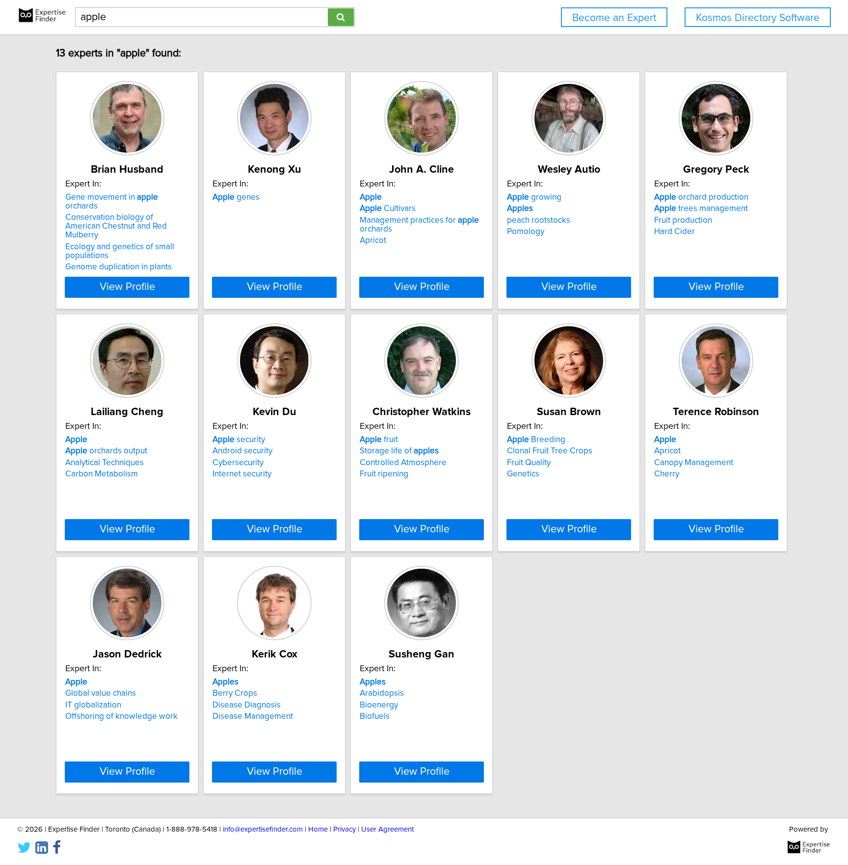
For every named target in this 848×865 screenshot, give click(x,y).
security (238, 439)
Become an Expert (614, 18)
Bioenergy (379, 705)
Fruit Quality (529, 462)
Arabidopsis (382, 693)
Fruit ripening (384, 474)
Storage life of (399, 450)
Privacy (344, 829)
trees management (701, 208)
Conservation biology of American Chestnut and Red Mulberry (116, 226)
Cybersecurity (238, 462)
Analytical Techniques (104, 462)
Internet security (241, 474)
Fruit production (683, 220)
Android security (242, 450)
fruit (379, 439)
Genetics (523, 474)
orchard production (701, 197)
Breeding (536, 439)
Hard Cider (674, 231)
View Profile (127, 287)
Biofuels (375, 716)
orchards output (106, 450)
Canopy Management (693, 462)
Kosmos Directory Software (758, 18)
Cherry (666, 474)
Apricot (373, 240)
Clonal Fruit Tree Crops (549, 450)
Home (318, 829)
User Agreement (387, 829)
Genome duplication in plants (118, 266)
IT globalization (93, 705)
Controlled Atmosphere (403, 462)
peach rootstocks (538, 220)
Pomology (525, 231)
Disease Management (252, 716)
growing (534, 197)
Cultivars (388, 208)
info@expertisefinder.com (263, 829)
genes (236, 197)
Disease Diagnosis (246, 705)
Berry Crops (234, 693)
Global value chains (100, 693)
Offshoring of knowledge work (121, 716)
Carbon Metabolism (101, 474)
